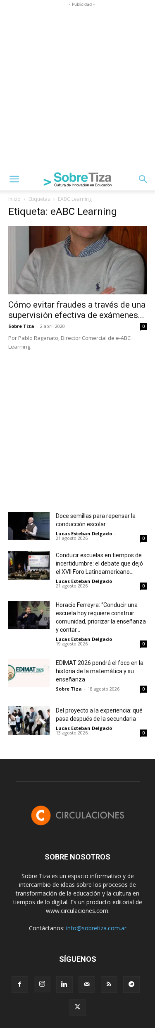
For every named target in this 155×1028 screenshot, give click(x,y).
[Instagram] (42, 984)
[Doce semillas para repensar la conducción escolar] (29, 526)
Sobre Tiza (21, 326)
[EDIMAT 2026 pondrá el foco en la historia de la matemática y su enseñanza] (29, 673)
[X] (77, 1007)
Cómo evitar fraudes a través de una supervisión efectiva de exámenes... (76, 310)
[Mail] (87, 984)
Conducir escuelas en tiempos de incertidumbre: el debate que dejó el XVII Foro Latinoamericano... (99, 563)
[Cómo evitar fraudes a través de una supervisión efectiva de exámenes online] (77, 260)
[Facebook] (20, 984)
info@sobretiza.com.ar (96, 928)
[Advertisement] (77, 86)
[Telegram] (131, 984)
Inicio (14, 198)
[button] (14, 179)
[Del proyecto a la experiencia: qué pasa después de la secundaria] (29, 720)
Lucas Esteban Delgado (84, 533)
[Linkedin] (64, 984)
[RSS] (109, 984)
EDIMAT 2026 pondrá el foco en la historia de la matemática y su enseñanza (99, 671)
